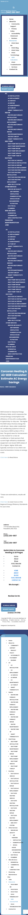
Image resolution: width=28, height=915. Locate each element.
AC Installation (13, 96)
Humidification (15, 196)
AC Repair (11, 103)
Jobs (7, 225)
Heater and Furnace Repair (14, 130)
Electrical (12, 206)
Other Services (10, 187)
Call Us (2, 632)
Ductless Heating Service (17, 170)
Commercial (12, 215)
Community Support (15, 25)
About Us (12, 22)
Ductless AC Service (15, 160)
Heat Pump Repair (14, 148)
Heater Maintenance (15, 134)
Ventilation (14, 194)
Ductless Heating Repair (17, 177)
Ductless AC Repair (15, 165)
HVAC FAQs (15, 50)
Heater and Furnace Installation (14, 116)
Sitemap (23, 620)
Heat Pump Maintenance (16, 146)
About (16, 559)
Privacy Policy (13, 30)
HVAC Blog (15, 48)
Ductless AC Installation (17, 163)
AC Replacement (14, 98)
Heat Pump (9, 141)
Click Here (4, 457)
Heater (7, 113)
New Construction (15, 218)
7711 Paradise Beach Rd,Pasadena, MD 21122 (11, 528)
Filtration (14, 203)
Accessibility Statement (15, 35)
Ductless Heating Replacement (14, 181)
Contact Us (13, 69)
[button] (14, 636)
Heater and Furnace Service (14, 126)
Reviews (14, 38)
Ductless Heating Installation (14, 174)
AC (6, 93)
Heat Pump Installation (16, 144)
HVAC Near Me (14, 44)
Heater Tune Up (13, 136)
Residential (12, 213)
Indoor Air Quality (15, 189)
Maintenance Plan (12, 223)
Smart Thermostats (15, 110)
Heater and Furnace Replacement (14, 121)
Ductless (8, 158)
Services (14, 67)
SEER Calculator (14, 59)
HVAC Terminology (14, 54)
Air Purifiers (14, 191)
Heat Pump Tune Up (14, 156)
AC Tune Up (12, 108)
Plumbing (11, 344)
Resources (13, 41)
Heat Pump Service (14, 153)
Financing (9, 356)
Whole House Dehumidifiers (14, 200)
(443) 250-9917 (10, 536)
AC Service (12, 101)
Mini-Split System (14, 320)
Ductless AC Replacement (17, 168)
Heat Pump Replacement (16, 151)
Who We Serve (10, 211)
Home (11, 19)
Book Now (3, 633)
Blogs (16, 561)
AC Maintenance (14, 105)
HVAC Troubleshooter (15, 63)
